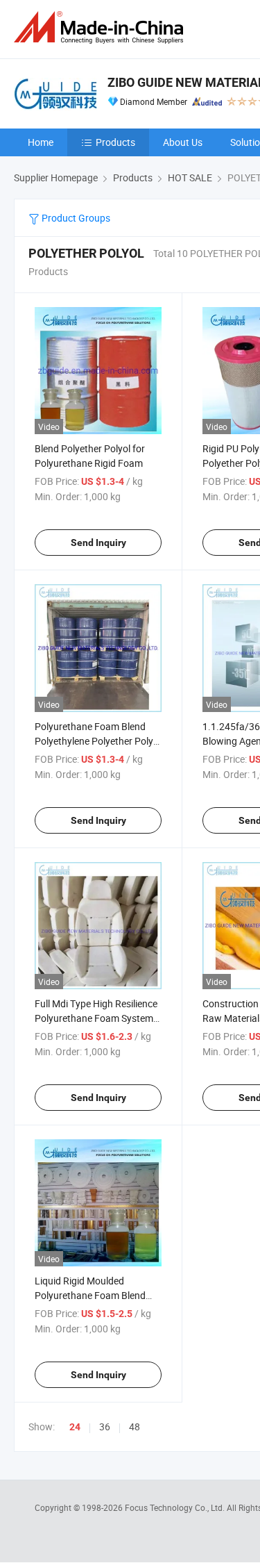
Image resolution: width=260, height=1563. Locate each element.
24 (74, 1426)
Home (40, 142)
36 (104, 1426)
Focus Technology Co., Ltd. (176, 1507)
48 (134, 1426)
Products (115, 142)
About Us (182, 142)
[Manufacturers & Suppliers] (101, 27)
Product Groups (75, 217)
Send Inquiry (98, 542)
